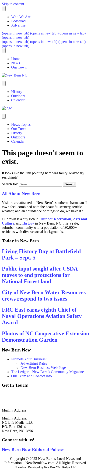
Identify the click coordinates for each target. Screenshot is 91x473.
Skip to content (13, 4)
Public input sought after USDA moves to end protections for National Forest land (39, 275)
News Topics (21, 124)
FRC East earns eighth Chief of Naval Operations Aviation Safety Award (42, 316)
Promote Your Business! (29, 359)
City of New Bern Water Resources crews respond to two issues (44, 295)
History (16, 92)
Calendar (17, 100)
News (15, 63)
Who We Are (21, 17)
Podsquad (18, 21)
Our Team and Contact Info (31, 376)
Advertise (18, 25)
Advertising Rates (34, 363)
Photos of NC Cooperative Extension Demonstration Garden (45, 336)
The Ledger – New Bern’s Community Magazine (47, 372)
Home (15, 59)
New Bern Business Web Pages (44, 368)
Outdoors (18, 96)
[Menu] (4, 8)
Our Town (19, 67)
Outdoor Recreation (55, 219)
